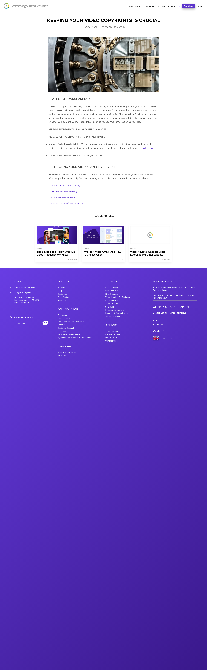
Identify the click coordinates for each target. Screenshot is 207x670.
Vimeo (172, 313)
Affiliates (62, 355)
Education (62, 315)
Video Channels (112, 303)
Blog (60, 291)
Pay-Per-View (111, 291)
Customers (62, 294)
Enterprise (62, 325)
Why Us (61, 287)
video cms (148, 148)
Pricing (161, 6)
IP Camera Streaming (114, 310)
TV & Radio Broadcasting (69, 334)
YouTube (165, 313)
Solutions (149, 6)
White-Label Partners (67, 352)
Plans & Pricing (111, 287)
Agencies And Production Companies (74, 337)
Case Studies (63, 297)
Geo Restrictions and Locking (64, 191)
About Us (62, 300)
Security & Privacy (113, 316)
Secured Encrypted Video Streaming (67, 203)
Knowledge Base (112, 334)
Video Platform (133, 6)
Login (199, 6)
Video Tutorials (112, 331)
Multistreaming (111, 300)
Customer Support (66, 328)
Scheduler (109, 307)
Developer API (111, 337)
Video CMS (40, 248)
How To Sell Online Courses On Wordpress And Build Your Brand (174, 288)
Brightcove (181, 313)
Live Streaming (111, 294)
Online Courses (64, 318)
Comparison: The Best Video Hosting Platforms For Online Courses (174, 296)
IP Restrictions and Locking (63, 197)
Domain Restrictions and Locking (65, 185)
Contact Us (110, 341)
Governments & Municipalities (71, 321)
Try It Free (188, 6)
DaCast (156, 313)
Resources (173, 6)
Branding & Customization (116, 313)
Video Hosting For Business (117, 297)
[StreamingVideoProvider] (26, 6)
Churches (62, 331)
